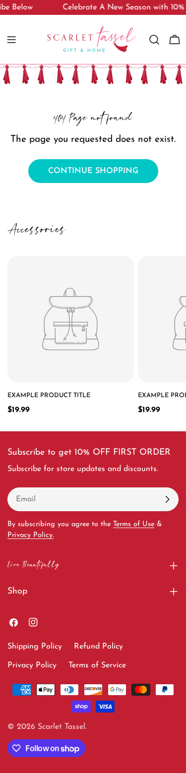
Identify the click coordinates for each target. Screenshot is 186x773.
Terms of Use (133, 524)
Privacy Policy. (30, 535)
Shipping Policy (34, 647)
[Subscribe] (167, 499)
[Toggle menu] (11, 40)
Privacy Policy (32, 665)
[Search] (154, 40)
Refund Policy (98, 647)
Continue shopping (93, 171)
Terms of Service (97, 665)
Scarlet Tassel (61, 727)
